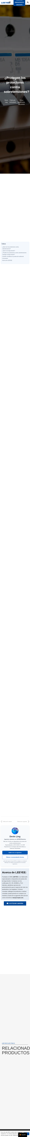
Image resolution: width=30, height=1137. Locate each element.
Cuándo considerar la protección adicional (13, 256)
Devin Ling (6, 101)
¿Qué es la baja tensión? (8, 250)
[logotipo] (5, 2)
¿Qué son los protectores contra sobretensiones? (10, 247)
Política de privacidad (18, 1135)
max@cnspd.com (18, 897)
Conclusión (5, 258)
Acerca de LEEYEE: (7, 260)
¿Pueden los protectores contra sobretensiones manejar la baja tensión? (14, 253)
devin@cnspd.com (11, 795)
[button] (28, 2)
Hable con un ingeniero (15, 852)
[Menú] (10, 2)
